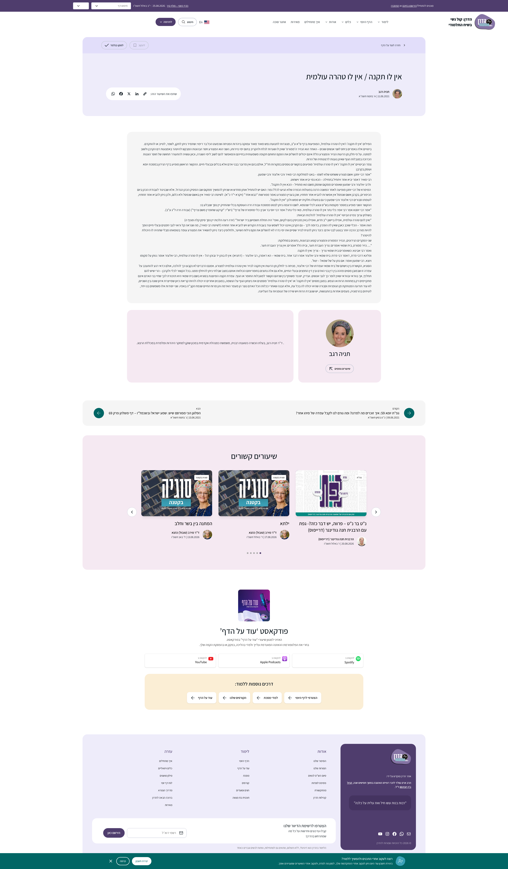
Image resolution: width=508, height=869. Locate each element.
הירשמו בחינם (409, 6)
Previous (376, 512)
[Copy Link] (145, 94)
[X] (129, 94)
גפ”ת (359, 477)
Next (132, 512)
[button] (383, 22)
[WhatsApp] (113, 94)
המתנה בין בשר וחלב (193, 523)
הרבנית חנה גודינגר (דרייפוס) (336, 539)
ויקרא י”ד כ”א (234, 195)
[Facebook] (121, 94)
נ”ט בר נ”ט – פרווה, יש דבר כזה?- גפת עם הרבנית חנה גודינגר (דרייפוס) (333, 526)
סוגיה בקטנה (279, 477)
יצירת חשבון (142, 861)
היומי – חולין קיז (177, 6)
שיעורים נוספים (342, 368)
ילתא (284, 523)
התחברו (395, 6)
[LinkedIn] (137, 94)
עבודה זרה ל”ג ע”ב (177, 210)
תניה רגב (383, 92)
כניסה (123, 861)
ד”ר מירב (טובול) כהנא (263, 532)
